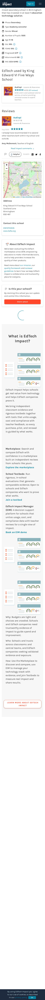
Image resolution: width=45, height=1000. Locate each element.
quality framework (12, 268)
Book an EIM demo (16, 532)
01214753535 (9, 228)
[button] (32, 154)
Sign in (30, 4)
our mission (25, 265)
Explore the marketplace (20, 467)
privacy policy (21, 997)
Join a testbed (14, 499)
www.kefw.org (9, 231)
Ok (32, 997)
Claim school (22, 302)
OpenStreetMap (27, 197)
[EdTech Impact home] (7, 4)
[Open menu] (40, 3)
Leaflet (17, 197)
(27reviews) (33, 90)
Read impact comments (21, 148)
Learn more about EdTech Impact (22, 704)
